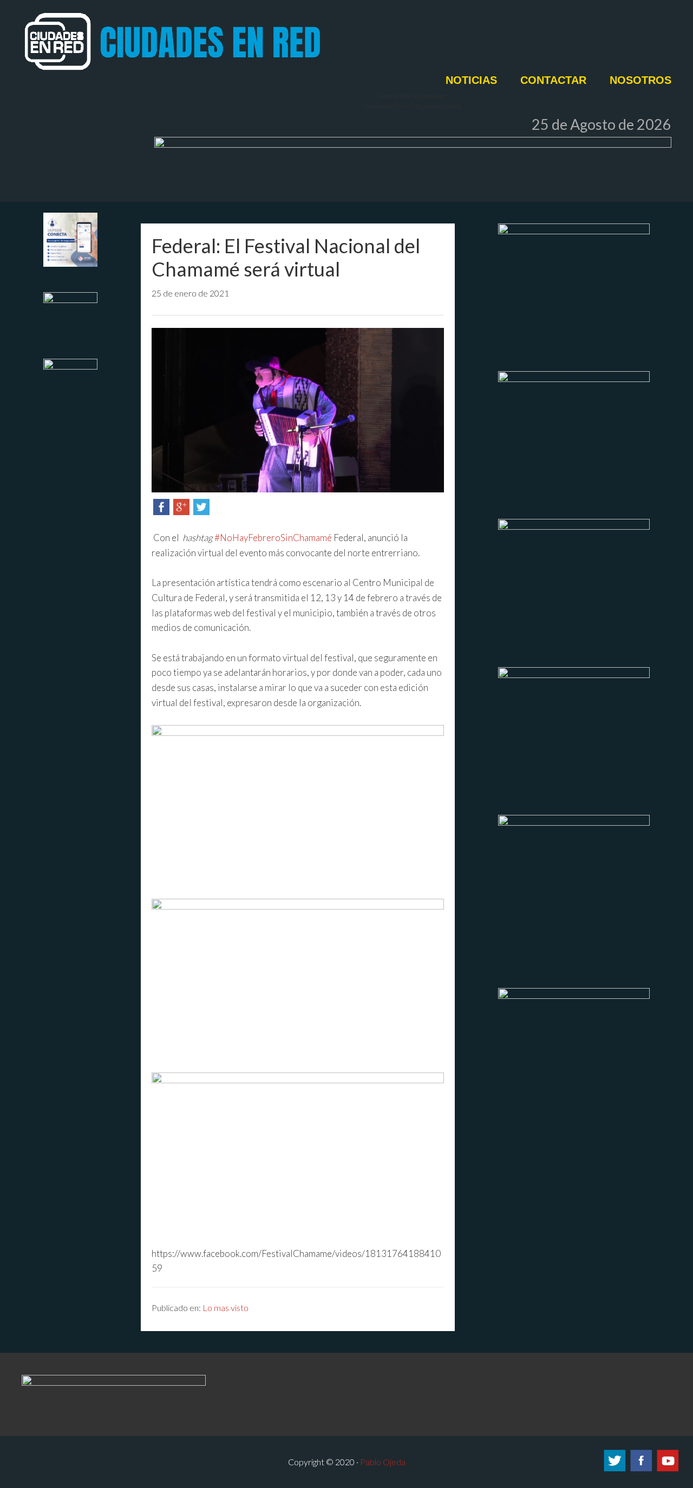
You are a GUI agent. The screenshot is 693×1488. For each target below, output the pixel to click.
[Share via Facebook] (161, 511)
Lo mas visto (225, 1307)
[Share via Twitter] (201, 511)
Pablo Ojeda (383, 1462)
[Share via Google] (181, 511)
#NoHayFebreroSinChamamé (273, 537)
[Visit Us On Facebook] (640, 1470)
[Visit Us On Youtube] (667, 1470)
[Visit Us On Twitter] (614, 1470)
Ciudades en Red (211, 42)
